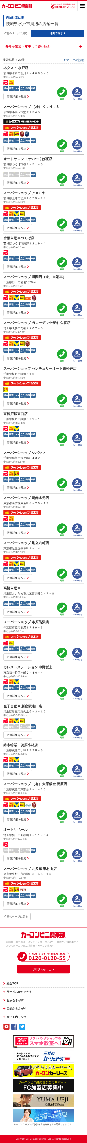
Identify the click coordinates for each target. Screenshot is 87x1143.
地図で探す (56, 33)
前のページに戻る (17, 33)
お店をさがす (15, 1000)
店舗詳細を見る (17, 96)
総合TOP (12, 983)
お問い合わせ (42, 969)
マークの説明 (75, 60)
